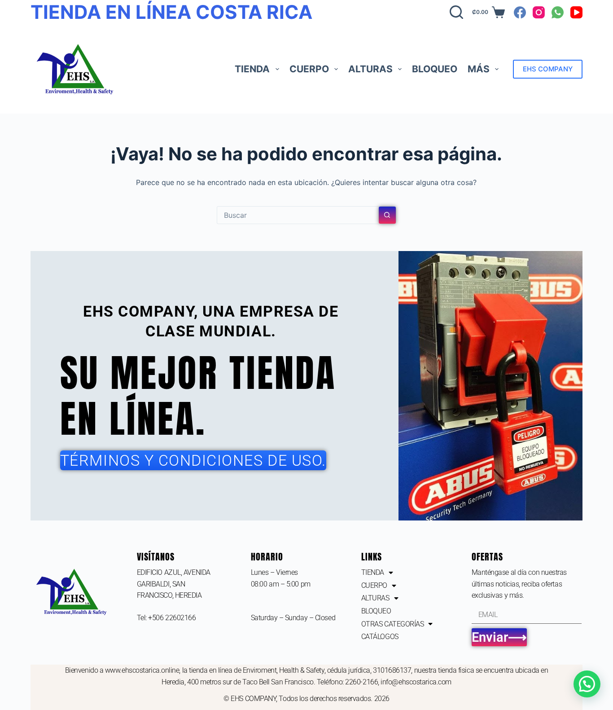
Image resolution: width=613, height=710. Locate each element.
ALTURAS (370, 69)
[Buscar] (456, 12)
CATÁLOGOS (379, 636)
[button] (587, 683)
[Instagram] (539, 12)
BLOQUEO (434, 69)
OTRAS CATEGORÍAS (392, 624)
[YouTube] (576, 12)
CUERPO (309, 69)
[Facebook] (520, 12)
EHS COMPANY (548, 69)
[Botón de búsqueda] (387, 215)
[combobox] (298, 215)
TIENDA (252, 69)
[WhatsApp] (558, 12)
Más (479, 69)
